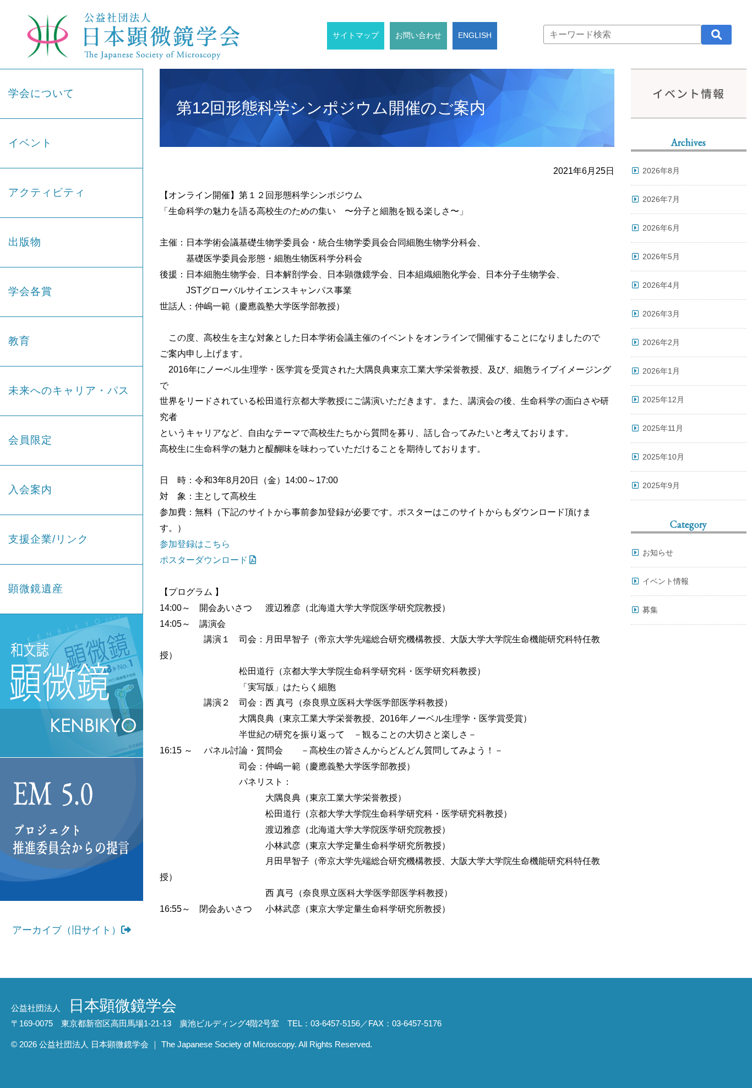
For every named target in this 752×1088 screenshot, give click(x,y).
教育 (19, 341)
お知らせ (657, 552)
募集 (650, 609)
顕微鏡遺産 (35, 588)
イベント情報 (665, 581)
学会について (41, 93)
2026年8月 (661, 170)
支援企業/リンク (48, 539)
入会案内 (30, 489)
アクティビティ (46, 192)
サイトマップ (356, 35)
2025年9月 (661, 485)
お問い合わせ (418, 35)
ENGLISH (475, 35)
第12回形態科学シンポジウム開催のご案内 (331, 108)
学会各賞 (30, 291)
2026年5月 (661, 256)
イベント (30, 143)
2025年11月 (662, 428)
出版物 (24, 242)
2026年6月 (661, 227)
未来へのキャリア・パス (68, 390)
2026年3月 (661, 313)
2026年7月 (661, 199)
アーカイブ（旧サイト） (66, 930)
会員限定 (30, 440)
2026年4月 (661, 285)
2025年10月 (663, 456)
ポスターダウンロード (204, 560)
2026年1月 (661, 371)
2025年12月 (663, 399)
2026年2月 (661, 342)
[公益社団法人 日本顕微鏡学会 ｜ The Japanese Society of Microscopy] (130, 34)
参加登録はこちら (195, 544)
